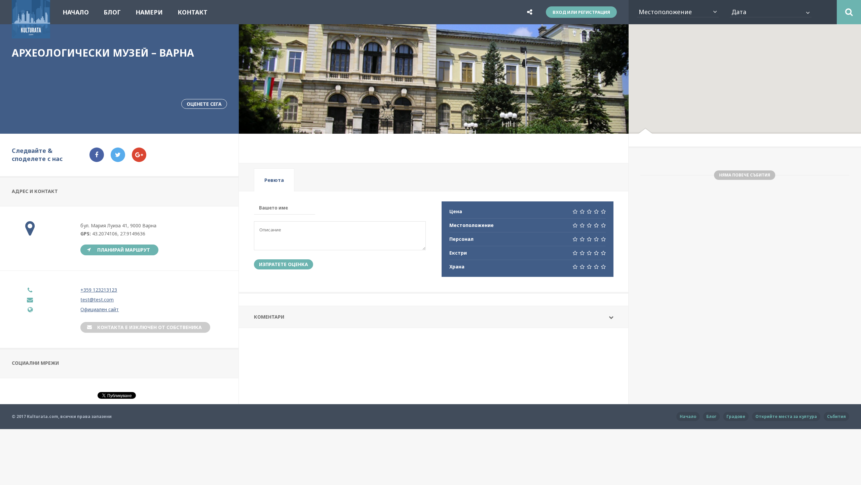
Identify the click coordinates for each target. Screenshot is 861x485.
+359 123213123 (98, 290)
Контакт (193, 12)
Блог (112, 12)
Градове (735, 416)
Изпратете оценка (283, 264)
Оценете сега (204, 104)
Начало (76, 12)
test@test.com (97, 299)
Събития (836, 416)
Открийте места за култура (786, 416)
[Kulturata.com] (31, 34)
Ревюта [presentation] (274, 179)
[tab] (274, 179)
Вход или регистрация (581, 12)
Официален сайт (99, 309)
